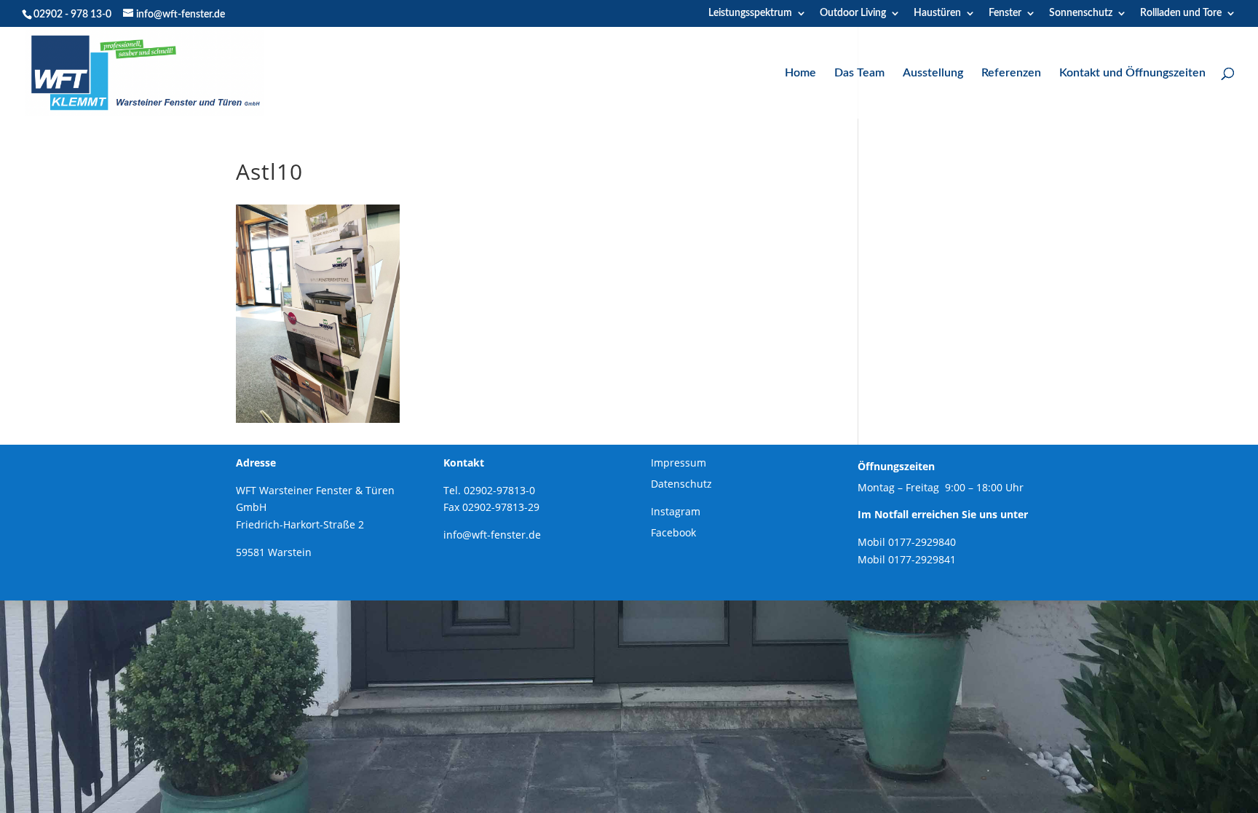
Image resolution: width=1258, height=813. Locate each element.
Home (800, 73)
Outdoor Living (853, 13)
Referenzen (1011, 73)
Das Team (859, 73)
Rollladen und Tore (1181, 13)
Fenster (1005, 13)
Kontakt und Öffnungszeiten (1132, 73)
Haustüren (937, 13)
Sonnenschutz (1080, 13)
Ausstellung (933, 73)
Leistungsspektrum (750, 13)
